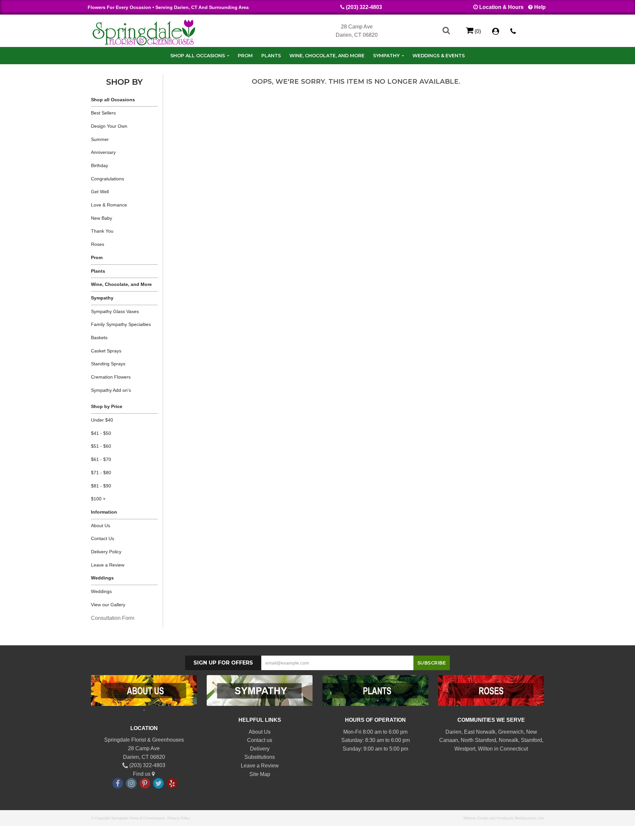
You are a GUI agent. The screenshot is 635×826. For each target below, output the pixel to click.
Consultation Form (112, 618)
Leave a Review (107, 565)
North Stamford (478, 740)
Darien (453, 732)
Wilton (485, 749)
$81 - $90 (101, 485)
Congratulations (107, 178)
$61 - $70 (101, 459)
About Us (100, 525)
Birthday (99, 165)
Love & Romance (109, 204)
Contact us (259, 740)
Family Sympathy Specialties (121, 324)
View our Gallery (108, 604)
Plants (271, 56)
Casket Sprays (106, 350)
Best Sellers (103, 112)
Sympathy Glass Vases (115, 311)
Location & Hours (501, 7)
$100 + (98, 498)
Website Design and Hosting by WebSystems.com (503, 818)
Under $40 (102, 420)
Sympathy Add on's (111, 390)
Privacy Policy (178, 818)
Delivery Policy (106, 551)
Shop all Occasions (197, 56)
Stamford (531, 740)
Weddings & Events (438, 56)
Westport (464, 749)
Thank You (102, 231)
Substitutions (259, 757)
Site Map (259, 774)
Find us (142, 774)
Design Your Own (109, 126)
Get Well (100, 191)
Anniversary (103, 152)
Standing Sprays (108, 363)
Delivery (260, 749)
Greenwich (511, 732)
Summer (100, 139)
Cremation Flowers (111, 377)
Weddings (101, 591)
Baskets (99, 337)
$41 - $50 (101, 433)
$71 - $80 (101, 472)
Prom (245, 56)
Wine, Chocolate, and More (326, 56)
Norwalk (508, 740)
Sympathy (386, 56)
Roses (97, 244)
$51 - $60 (101, 446)
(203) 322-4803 (364, 7)
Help (540, 7)
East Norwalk (479, 732)
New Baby (101, 218)
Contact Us (102, 538)
